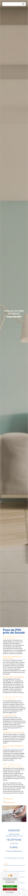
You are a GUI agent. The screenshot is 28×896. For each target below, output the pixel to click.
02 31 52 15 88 (14, 843)
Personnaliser (10, 892)
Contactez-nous (9, 802)
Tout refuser (9, 889)
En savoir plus (8, 799)
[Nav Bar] (23, 4)
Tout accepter (10, 886)
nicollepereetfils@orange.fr (14, 851)
